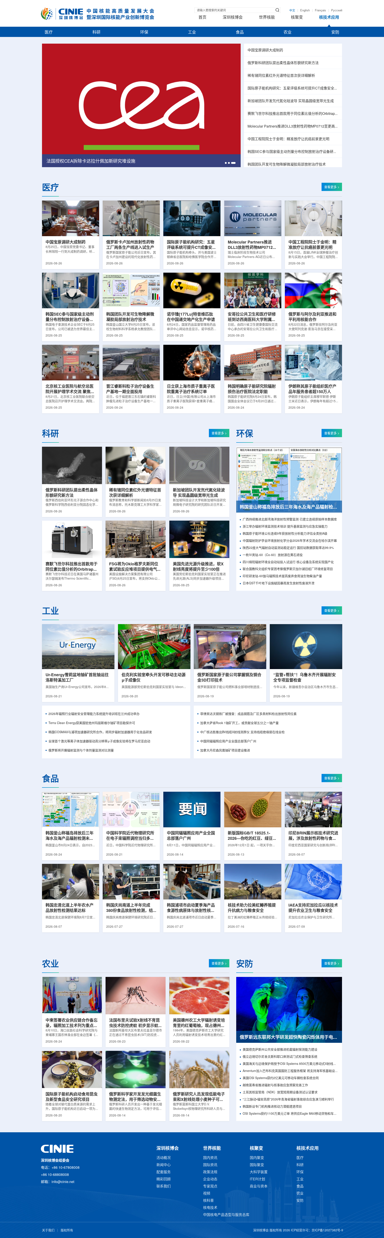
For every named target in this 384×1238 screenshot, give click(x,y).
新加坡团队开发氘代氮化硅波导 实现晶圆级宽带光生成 (291, 101)
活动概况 (163, 1158)
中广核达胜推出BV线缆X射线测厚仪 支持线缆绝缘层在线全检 (242, 732)
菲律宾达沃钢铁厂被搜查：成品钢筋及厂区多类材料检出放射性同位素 (248, 714)
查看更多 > (331, 187)
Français (320, 10)
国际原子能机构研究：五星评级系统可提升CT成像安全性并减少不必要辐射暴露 (293, 88)
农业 (288, 32)
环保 (144, 32)
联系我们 (163, 1186)
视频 (206, 1193)
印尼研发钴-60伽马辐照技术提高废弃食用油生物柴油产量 (282, 576)
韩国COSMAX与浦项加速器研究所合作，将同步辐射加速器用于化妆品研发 (100, 732)
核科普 (208, 1201)
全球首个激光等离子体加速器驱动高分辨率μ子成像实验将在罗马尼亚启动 (99, 741)
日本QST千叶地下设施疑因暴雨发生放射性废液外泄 (278, 583)
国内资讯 (210, 1158)
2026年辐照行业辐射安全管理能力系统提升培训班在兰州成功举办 (94, 714)
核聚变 (297, 18)
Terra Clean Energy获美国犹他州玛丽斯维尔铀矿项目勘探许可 (91, 723)
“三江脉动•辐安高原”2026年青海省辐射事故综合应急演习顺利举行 (288, 1099)
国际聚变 (257, 1165)
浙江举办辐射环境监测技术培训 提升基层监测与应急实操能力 (285, 526)
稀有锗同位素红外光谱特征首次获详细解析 (281, 76)
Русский (336, 10)
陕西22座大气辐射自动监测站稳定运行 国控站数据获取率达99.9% (288, 548)
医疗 (49, 32)
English (305, 10)
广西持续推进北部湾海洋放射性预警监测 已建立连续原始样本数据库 (290, 519)
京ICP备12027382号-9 (327, 1230)
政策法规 (210, 1172)
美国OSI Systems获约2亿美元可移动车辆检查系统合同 (281, 1078)
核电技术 (210, 1208)
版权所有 (67, 1230)
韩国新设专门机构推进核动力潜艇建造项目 (272, 1106)
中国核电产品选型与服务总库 (226, 1215)
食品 (240, 32)
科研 (96, 32)
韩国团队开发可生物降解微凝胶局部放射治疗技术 (287, 164)
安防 (335, 32)
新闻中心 (163, 1165)
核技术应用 (329, 18)
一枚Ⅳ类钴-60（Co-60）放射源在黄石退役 (273, 555)
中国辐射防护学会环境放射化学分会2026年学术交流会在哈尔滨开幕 (290, 541)
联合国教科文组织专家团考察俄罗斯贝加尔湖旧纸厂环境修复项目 (288, 569)
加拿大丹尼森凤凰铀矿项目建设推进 (225, 750)
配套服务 (163, 1172)
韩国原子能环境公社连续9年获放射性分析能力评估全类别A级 (285, 534)
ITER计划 (257, 1179)
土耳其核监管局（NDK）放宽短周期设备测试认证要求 (280, 1092)
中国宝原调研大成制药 (265, 50)
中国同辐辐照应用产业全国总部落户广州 (228, 741)
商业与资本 (259, 1186)
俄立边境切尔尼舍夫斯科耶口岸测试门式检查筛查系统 (280, 1057)
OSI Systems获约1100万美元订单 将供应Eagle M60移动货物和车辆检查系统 (290, 1114)
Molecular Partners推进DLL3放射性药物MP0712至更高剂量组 (293, 126)
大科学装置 (259, 1172)
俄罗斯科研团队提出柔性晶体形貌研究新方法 (283, 63)
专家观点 (210, 1186)
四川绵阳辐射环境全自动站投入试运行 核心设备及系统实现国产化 (288, 562)
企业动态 (210, 1179)
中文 (292, 10)
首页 (202, 18)
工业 (192, 32)
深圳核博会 (233, 18)
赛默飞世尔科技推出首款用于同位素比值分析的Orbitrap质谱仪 (293, 114)
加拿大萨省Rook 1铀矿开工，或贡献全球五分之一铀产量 (239, 723)
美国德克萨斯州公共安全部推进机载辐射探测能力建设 (280, 1049)
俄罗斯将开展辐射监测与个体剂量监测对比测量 (81, 750)
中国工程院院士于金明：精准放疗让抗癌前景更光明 (288, 139)
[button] (227, 163)
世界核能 (267, 18)
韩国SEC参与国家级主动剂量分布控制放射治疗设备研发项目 (293, 152)
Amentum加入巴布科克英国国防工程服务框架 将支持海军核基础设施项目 (290, 1071)
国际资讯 (210, 1165)
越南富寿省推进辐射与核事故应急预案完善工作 (275, 1085)
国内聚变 (257, 1158)
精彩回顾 (163, 1179)
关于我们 (48, 1230)
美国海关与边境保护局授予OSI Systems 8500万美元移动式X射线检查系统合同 (290, 1064)
